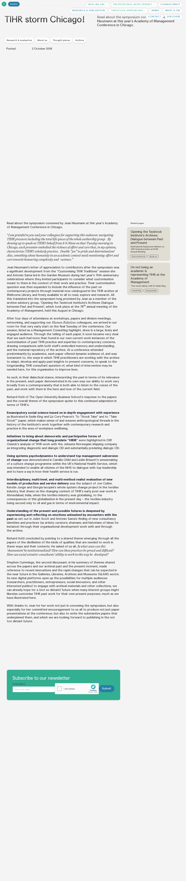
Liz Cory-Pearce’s (62, 417)
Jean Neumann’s (18, 267)
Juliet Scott (41, 519)
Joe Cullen (104, 483)
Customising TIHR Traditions (77, 271)
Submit (106, 688)
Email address (20, 684)
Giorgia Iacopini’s (44, 487)
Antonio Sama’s (66, 519)
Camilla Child (62, 460)
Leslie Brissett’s (88, 460)
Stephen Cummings (20, 562)
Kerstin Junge (16, 487)
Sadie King (36, 417)
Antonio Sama (22, 275)
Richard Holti (16, 397)
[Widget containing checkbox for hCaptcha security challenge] (77, 688)
